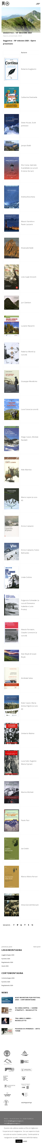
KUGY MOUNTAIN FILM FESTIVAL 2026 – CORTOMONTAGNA (27, 999)
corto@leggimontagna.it (12, 1123)
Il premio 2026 (6, 959)
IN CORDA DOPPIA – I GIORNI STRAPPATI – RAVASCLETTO (26, 1009)
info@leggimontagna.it (15, 1121)
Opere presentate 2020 (12, 36)
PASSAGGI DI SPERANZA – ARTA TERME (27, 1030)
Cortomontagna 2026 (8, 978)
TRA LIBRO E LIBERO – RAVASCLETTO (23, 1019)
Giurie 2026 (5, 966)
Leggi (25, 1141)
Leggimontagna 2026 (8, 955)
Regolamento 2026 (7, 962)
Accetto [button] (19, 1141)
